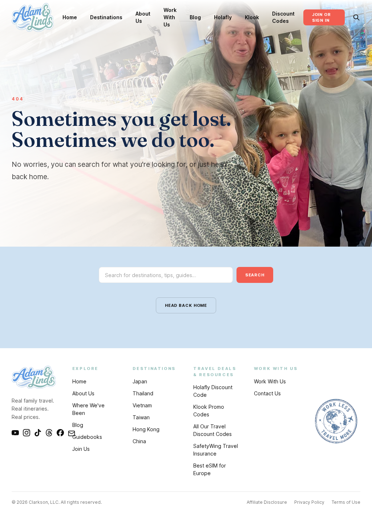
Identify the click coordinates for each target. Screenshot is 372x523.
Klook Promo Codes (208, 410)
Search (254, 274)
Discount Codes (283, 17)
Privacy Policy (309, 502)
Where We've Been (88, 409)
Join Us (81, 449)
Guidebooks (87, 437)
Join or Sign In (321, 17)
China (139, 441)
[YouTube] (15, 432)
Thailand (143, 393)
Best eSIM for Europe (209, 469)
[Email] (71, 432)
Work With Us (170, 17)
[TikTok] (37, 432)
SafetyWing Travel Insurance (215, 450)
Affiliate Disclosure (267, 502)
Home (69, 17)
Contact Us (267, 393)
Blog (195, 17)
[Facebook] (60, 432)
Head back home (186, 305)
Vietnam (142, 405)
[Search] (356, 17)
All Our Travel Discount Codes (212, 430)
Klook (252, 17)
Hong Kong (146, 429)
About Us (143, 17)
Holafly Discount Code (212, 391)
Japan (140, 381)
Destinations (106, 17)
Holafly (223, 17)
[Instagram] (26, 432)
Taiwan (141, 417)
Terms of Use (346, 502)
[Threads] (49, 432)
